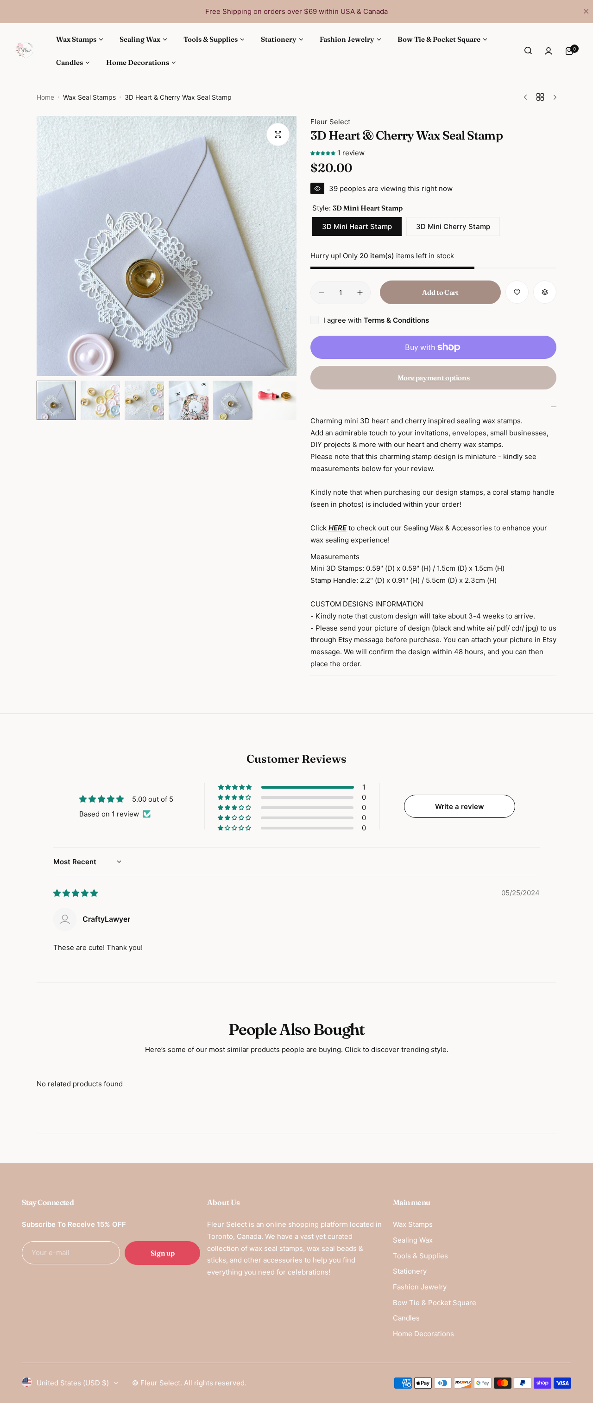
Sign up (162, 1253)
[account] (548, 51)
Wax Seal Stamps (89, 97)
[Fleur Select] (25, 50)
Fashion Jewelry (420, 1286)
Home (45, 97)
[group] (166, 246)
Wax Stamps (413, 1224)
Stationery (410, 1271)
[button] (323, 152)
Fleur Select (330, 121)
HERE (337, 527)
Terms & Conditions (396, 320)
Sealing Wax (413, 1240)
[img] (75, 893)
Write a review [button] (459, 806)
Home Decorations (423, 1333)
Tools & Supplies (420, 1255)
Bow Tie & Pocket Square (434, 1302)
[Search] (528, 51)
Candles (406, 1318)
